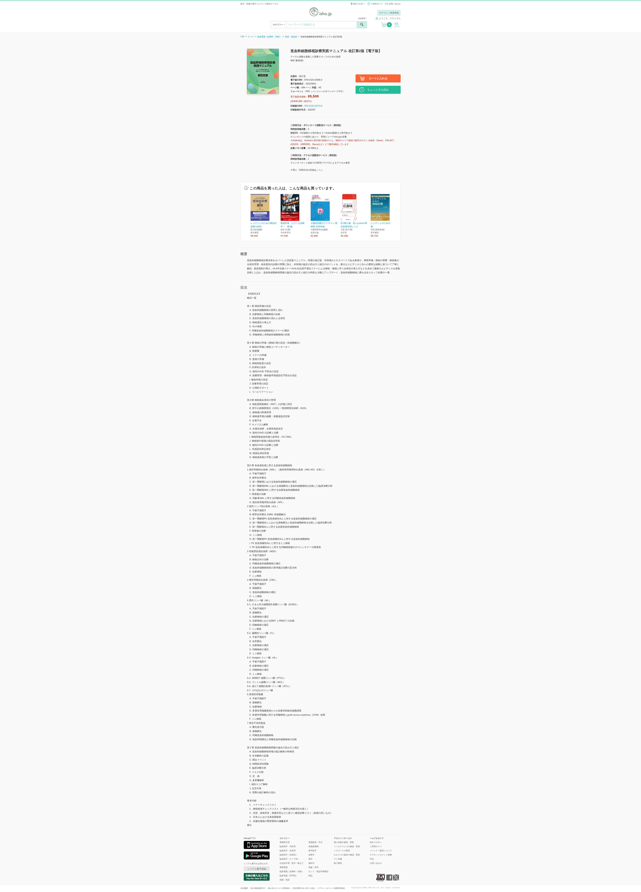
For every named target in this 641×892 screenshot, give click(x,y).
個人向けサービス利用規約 (279, 888)
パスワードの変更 (342, 850)
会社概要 (244, 888)
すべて (251, 37)
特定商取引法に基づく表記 (304, 888)
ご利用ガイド (377, 4)
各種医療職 (313, 846)
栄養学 (311, 855)
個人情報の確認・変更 (344, 842)
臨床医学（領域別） (289, 855)
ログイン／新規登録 (389, 13)
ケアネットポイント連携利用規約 (331, 888)
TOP (242, 37)
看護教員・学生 (315, 842)
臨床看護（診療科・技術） (269, 37)
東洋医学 (312, 850)
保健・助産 (285, 880)
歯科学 (311, 863)
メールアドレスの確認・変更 (347, 846)
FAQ (372, 859)
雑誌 (310, 875)
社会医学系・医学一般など (292, 863)
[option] (266, 216)
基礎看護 (284, 867)
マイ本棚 (338, 859)
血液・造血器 (291, 37)
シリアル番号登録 (256, 868)
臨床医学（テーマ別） (290, 859)
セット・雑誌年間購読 (318, 871)
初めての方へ (359, 4)
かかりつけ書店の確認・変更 (347, 855)
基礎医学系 (285, 842)
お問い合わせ (395, 4)
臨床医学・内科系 (288, 846)
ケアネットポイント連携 (381, 855)
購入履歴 (338, 863)
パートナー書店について (381, 850)
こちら (319, 170)
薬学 (310, 859)
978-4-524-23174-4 (313, 106)
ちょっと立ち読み (378, 89)
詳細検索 (362, 18)
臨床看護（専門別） (289, 875)
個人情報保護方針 (258, 888)
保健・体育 (313, 867)
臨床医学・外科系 (288, 850)
